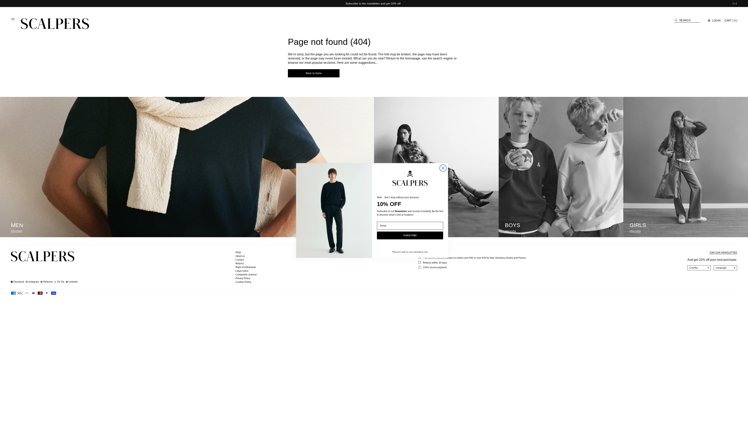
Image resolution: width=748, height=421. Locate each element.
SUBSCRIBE (410, 235)
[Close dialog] (443, 168)
